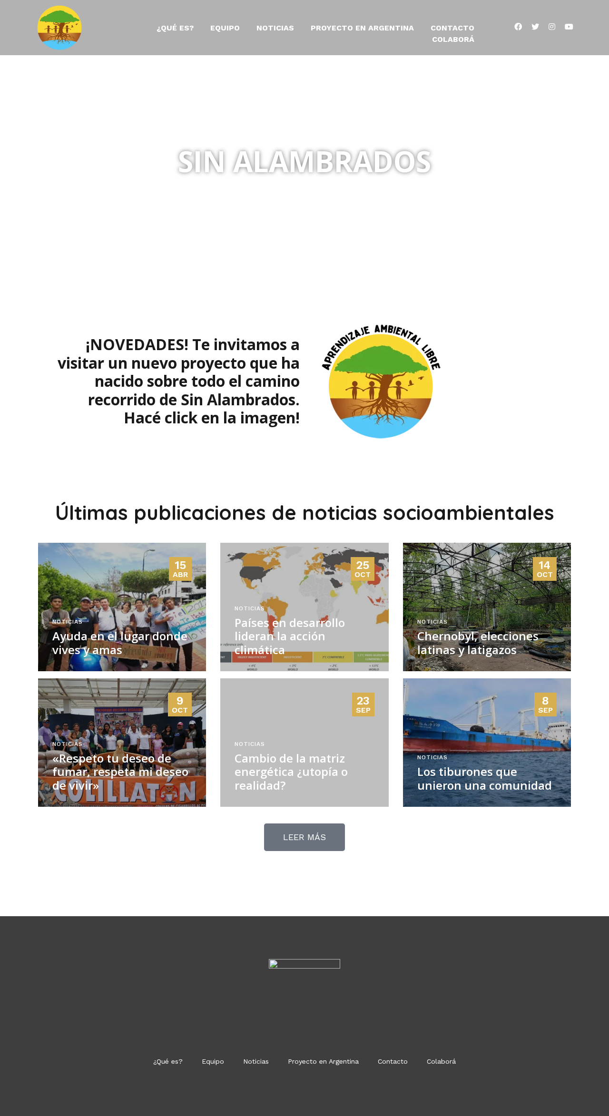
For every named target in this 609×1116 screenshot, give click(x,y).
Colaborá (453, 39)
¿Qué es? (175, 27)
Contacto (452, 27)
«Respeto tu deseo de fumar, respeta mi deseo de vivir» (120, 771)
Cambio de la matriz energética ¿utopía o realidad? (291, 771)
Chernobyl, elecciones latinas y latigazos (478, 642)
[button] (304, 837)
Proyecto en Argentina (362, 27)
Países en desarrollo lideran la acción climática (290, 636)
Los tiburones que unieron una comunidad (484, 778)
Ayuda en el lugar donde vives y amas (119, 642)
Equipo (225, 27)
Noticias (275, 27)
